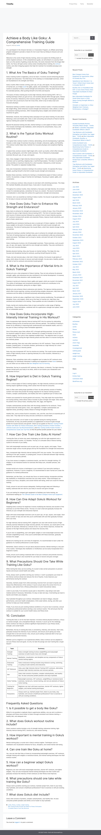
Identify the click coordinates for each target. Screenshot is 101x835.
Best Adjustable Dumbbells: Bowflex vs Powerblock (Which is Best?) (83, 138)
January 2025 (77, 208)
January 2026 (77, 192)
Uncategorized (77, 348)
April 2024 (76, 227)
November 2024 (78, 213)
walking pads (77, 351)
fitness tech (76, 332)
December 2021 (78, 277)
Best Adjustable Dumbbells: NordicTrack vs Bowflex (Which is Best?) (83, 159)
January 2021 (77, 293)
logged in (18, 822)
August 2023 (77, 243)
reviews (75, 337)
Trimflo (9, 4)
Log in (74, 373)
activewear (76, 321)
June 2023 (76, 248)
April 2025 (76, 200)
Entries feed (76, 376)
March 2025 (76, 203)
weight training (25, 805)
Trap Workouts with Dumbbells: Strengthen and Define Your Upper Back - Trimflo (83, 134)
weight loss (76, 353)
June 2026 (76, 189)
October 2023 (77, 237)
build (24, 87)
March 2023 (76, 256)
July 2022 (76, 267)
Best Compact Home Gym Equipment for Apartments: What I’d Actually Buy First (83, 76)
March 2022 (76, 272)
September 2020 (78, 299)
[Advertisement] (50, 20)
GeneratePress (58, 832)
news (74, 335)
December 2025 (78, 195)
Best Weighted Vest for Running (39, 363)
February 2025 (77, 205)
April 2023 (76, 253)
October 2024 (77, 216)
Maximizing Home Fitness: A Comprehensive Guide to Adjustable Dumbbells (82, 149)
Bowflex (75, 324)
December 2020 (78, 296)
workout (57, 64)
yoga (74, 359)
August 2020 (77, 301)
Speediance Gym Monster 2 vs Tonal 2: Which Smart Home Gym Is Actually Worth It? (83, 83)
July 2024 (76, 221)
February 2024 (77, 229)
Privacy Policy (73, 4)
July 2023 (76, 245)
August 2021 (77, 283)
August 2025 (77, 197)
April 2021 (76, 288)
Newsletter (90, 4)
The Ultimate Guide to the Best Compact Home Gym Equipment (42, 494)
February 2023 (77, 259)
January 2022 (77, 275)
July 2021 (76, 285)
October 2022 (77, 264)
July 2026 (76, 187)
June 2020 (76, 307)
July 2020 (76, 304)
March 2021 (76, 291)
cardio (9, 805)
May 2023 (76, 251)
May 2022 (76, 269)
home (54, 361)
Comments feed (78, 378)
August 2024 (77, 219)
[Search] (92, 38)
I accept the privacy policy (84, 58)
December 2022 (78, 261)
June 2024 (76, 224)
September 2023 (78, 240)
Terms (82, 4)
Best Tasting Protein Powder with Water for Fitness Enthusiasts (25, 806)
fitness (14, 805)
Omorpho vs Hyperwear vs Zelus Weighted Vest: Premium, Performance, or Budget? (83, 107)
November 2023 (78, 235)
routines (18, 805)
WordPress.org (77, 381)
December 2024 (78, 211)
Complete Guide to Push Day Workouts (18, 808)
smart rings (76, 343)
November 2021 (78, 280)
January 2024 (77, 232)
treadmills (76, 345)
